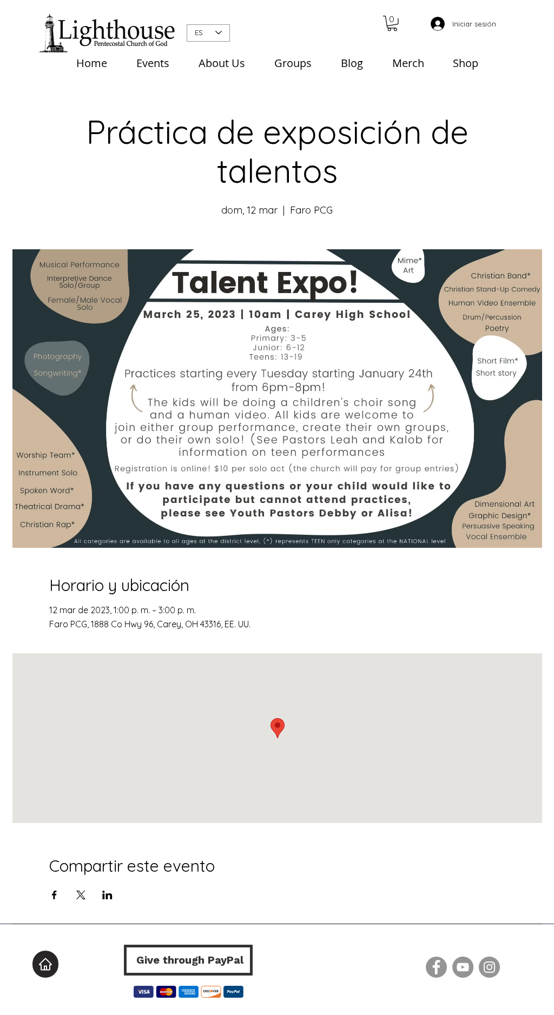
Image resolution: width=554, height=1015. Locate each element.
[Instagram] (489, 967)
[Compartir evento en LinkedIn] (107, 895)
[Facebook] (436, 967)
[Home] (45, 964)
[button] (392, 23)
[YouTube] (462, 967)
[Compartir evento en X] (81, 895)
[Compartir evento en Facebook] (54, 895)
